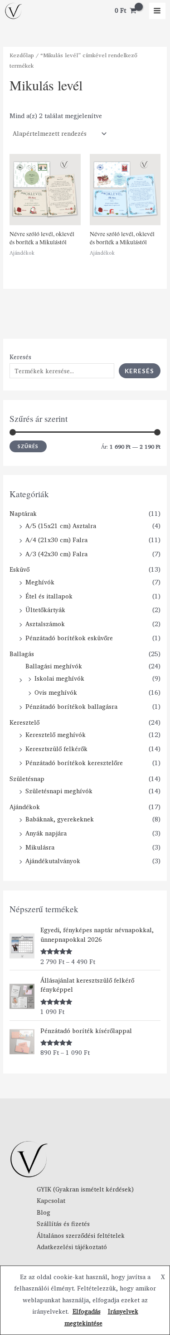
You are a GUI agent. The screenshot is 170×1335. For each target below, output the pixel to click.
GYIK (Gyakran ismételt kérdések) (85, 1189)
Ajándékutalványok (52, 861)
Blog (43, 1212)
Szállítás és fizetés (63, 1224)
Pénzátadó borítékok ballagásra (71, 707)
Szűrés (28, 446)
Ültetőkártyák (45, 610)
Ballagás (22, 654)
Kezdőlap (22, 55)
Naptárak (23, 514)
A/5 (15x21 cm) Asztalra (60, 526)
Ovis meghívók (55, 692)
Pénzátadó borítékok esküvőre (69, 638)
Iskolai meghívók (59, 678)
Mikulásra (39, 847)
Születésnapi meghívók (58, 791)
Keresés (20, 357)
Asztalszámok (45, 624)
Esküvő (19, 569)
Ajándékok (25, 807)
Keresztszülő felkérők (56, 749)
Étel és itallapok (49, 596)
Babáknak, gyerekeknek (59, 819)
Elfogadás (87, 1311)
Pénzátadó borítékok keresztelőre (74, 763)
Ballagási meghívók (53, 666)
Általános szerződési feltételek (81, 1236)
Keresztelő (24, 722)
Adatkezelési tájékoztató (72, 1247)
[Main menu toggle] (157, 11)
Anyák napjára (46, 833)
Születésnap (27, 779)
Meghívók (39, 582)
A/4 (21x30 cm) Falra (56, 540)
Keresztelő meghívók (55, 735)
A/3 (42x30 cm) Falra (56, 554)
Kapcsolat (51, 1201)
